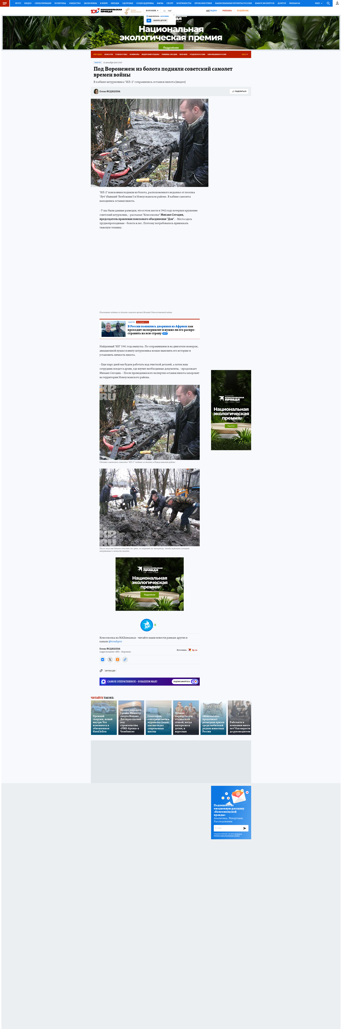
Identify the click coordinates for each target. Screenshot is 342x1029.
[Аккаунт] (337, 3)
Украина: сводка (169, 54)
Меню (4, 3)
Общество (75, 3)
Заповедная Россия (216, 54)
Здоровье (127, 3)
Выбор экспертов (264, 3)
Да (149, 20)
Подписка (242, 10)
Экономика (90, 3)
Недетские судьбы (150, 54)
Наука (160, 3)
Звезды (115, 3)
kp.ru (194, 650)
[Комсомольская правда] (106, 10)
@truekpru (115, 641)
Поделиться (240, 91)
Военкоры (134, 54)
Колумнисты (183, 3)
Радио (213, 10)
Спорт (169, 3)
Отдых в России (197, 54)
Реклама (227, 10)
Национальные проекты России (233, 3)
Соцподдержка (145, 3)
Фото (18, 3)
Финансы (294, 3)
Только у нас (121, 54)
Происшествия (203, 3)
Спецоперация (43, 3)
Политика (60, 3)
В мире (104, 3)
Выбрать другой (159, 20)
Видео (28, 3)
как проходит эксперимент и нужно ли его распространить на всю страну (161, 330)
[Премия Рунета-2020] (132, 10)
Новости (108, 54)
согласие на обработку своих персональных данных (228, 835)
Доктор (282, 3)
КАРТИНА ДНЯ (110, 671)
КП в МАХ (183, 54)
